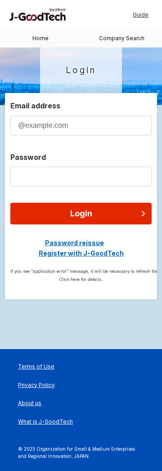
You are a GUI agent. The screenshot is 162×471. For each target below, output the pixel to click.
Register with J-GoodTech (81, 253)
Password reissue (74, 243)
